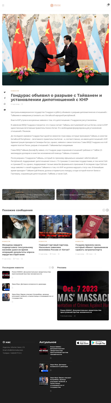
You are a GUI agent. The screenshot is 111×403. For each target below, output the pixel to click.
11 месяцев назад (66, 316)
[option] (19, 237)
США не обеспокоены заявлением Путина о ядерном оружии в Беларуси (32, 196)
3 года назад (15, 104)
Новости (15, 91)
